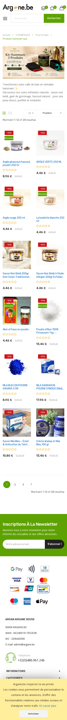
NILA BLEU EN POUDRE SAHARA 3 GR (15, 387)
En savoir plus (47, 705)
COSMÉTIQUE (23, 34)
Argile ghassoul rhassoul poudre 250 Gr (16, 163)
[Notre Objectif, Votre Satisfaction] (18, 7)
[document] (33, 699)
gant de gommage (20, 96)
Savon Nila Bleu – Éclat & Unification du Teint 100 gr (16, 444)
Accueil (7, 34)
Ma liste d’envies (55, 7)
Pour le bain (42, 34)
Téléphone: (24, 655)
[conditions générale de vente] (29, 606)
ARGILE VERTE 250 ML (49, 161)
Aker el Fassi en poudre (16, 329)
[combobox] (37, 18)
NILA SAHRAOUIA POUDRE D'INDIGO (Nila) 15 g (49, 388)
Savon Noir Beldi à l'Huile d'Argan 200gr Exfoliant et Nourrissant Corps (50, 277)
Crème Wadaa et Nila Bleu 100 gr (48, 443)
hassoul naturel (41, 96)
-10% (8, 133)
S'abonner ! (55, 544)
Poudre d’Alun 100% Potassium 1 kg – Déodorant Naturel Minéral (47, 334)
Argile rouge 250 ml (14, 217)
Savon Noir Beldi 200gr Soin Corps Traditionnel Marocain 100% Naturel (16, 277)
